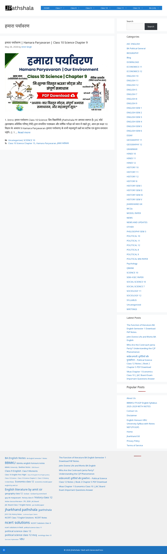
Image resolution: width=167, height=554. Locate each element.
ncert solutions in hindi (14, 527)
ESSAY (130, 135)
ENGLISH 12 (132, 85)
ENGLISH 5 (132, 89)
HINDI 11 (131, 158)
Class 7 (58, 8)
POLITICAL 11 (133, 240)
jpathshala (45, 510)
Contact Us (132, 410)
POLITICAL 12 (133, 245)
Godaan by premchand (38, 494)
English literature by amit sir (23, 489)
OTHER (130, 226)
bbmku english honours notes (31, 463)
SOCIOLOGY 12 (134, 295)
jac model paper (38, 505)
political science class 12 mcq (21, 535)
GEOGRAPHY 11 (134, 140)
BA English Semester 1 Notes (37, 458)
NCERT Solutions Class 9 (41, 523)
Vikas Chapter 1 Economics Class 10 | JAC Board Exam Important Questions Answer (141, 375)
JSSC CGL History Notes (13, 514)
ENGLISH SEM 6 (134, 130)
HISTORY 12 (133, 176)
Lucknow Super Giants (30, 514)
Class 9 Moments (30, 471)
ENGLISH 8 (132, 98)
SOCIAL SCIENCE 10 (136, 281)
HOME (47, 8)
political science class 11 (33, 527)
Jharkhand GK (133, 436)
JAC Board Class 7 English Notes (18, 505)
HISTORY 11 (133, 172)
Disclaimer (132, 415)
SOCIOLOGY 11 (134, 291)
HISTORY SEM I (134, 185)
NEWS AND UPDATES (137, 222)
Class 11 (120, 8)
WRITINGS (132, 309)
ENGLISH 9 (132, 103)
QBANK (130, 268)
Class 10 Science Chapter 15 (21, 143)
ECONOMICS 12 (134, 71)
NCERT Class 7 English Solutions (19, 517)
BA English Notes (15, 458)
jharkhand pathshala (21, 509)
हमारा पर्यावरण (63, 143)
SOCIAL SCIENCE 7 (136, 286)
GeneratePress (96, 550)
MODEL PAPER (134, 213)
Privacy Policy (133, 440)
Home (130, 431)
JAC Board (35, 501)
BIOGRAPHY (133, 53)
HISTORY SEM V (134, 199)
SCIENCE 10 (29, 140)
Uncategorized (15, 140)
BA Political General (136, 48)
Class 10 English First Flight (15, 474)
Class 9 (89, 8)
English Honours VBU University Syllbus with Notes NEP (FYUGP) (141, 424)
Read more (24, 132)
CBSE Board (35, 467)
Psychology (132, 263)
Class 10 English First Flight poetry (38, 475)
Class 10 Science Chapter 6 (27, 478)
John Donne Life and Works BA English (77, 465)
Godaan (26, 494)
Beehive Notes (24, 467)
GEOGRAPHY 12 (134, 144)
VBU (22, 539)
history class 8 (27, 497)
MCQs (130, 208)
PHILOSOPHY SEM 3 (136, 231)
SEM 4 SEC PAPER (135, 277)
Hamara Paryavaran (46, 143)
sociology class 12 (44, 535)
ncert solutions (17, 522)
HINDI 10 (131, 153)
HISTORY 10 (133, 167)
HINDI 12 (131, 162)
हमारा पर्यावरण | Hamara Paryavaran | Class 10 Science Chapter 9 (46, 42)
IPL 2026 (27, 501)
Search (130, 21)
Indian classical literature (13, 501)
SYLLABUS (132, 300)
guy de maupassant (13, 497)
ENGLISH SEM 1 (134, 107)
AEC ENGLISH (133, 43)
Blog (129, 57)
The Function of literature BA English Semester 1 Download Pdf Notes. (141, 328)
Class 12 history (43, 478)
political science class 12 (18, 531)
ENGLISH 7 (132, 94)
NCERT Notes (41, 517)
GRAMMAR (132, 149)
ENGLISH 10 (132, 76)
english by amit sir (11, 485)
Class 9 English (13, 470)
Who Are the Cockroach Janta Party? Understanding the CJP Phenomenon (141, 348)
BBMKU (10, 463)
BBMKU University (11, 467)
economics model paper (43, 482)
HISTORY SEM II (134, 190)
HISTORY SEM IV (135, 194)
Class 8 (74, 8)
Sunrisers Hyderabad (11, 539)
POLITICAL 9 (133, 254)
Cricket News (9, 482)
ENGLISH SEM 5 (134, 126)
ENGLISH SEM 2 (134, 112)
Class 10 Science (11, 478)
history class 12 (43, 497)
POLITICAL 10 (133, 236)
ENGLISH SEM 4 (134, 121)
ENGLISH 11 (132, 80)
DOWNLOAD (133, 62)
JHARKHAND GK (134, 204)
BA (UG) (152, 8)
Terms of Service (135, 445)
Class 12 (136, 8)
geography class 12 (14, 493)
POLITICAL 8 (133, 249)
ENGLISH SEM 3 (134, 117)
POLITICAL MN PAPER (137, 258)
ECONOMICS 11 (134, 66)
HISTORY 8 (132, 181)
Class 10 (104, 8)
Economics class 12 (24, 481)
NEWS (130, 217)
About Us (131, 398)
